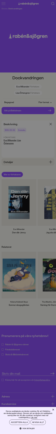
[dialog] (28, 217)
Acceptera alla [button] (19, 422)
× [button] (53, 410)
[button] (28, 428)
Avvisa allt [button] (38, 422)
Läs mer (34, 417)
